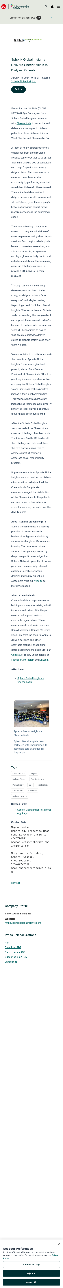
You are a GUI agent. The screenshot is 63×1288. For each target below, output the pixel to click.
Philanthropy (18, 785)
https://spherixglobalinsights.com (23, 922)
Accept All (31, 1282)
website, (16, 654)
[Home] (15, 6)
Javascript (11, 961)
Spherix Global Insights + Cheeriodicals (28, 733)
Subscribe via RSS (15, 952)
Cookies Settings (31, 1264)
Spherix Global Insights (23, 81)
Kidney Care (18, 790)
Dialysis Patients (20, 796)
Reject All (31, 1273)
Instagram (28, 659)
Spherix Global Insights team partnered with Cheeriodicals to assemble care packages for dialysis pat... (30, 747)
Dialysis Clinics (19, 779)
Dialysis (33, 773)
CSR (30, 785)
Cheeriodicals (24, 123)
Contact (15, 882)
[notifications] (52, 7)
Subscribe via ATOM (16, 957)
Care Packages (37, 779)
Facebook (16, 659)
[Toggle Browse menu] (51, 17)
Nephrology (43, 785)
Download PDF (13, 947)
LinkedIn (43, 659)
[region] (31, 1263)
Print (7, 942)
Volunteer (32, 790)
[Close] (59, 1243)
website (38, 580)
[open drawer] (59, 7)
